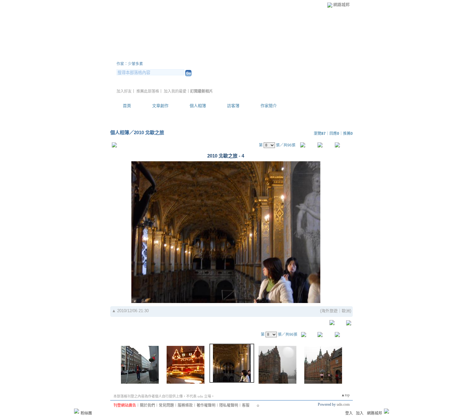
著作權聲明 (206, 405)
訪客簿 (233, 105)
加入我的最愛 (175, 91)
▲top (345, 395)
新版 (215, 56)
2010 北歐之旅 (149, 132)
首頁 (127, 105)
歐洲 (346, 310)
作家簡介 (268, 105)
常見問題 (166, 405)
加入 (359, 413)
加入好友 (124, 91)
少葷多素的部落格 (154, 56)
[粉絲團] (76, 411)
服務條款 (185, 405)
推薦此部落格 (147, 91)
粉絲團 (86, 413)
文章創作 (160, 105)
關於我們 (147, 405)
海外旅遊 (329, 310)
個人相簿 (198, 105)
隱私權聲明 (228, 405)
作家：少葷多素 (130, 64)
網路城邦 (341, 4)
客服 (245, 405)
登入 (349, 413)
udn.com (343, 404)
